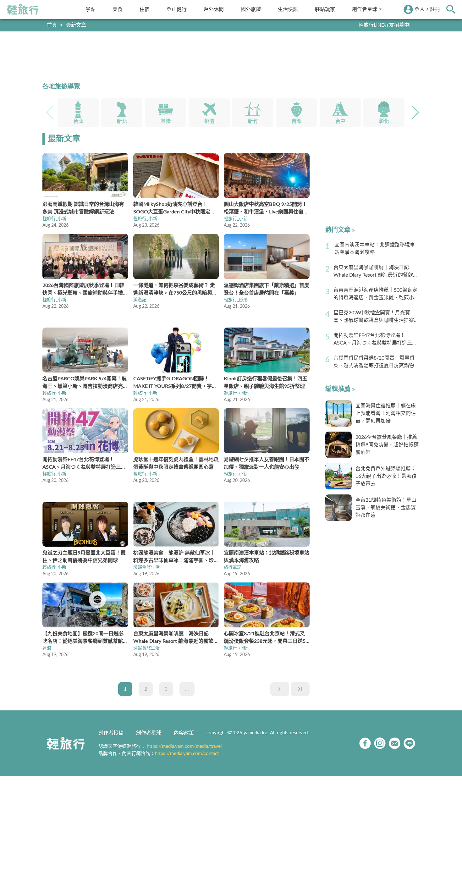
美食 (118, 9)
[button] (415, 112)
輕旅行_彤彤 (236, 300)
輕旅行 (23, 9)
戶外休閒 (214, 9)
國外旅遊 (251, 9)
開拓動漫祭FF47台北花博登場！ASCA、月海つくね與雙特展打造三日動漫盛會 (375, 340)
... (187, 689)
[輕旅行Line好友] (409, 743)
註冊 (435, 9)
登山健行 (177, 9)
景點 (90, 9)
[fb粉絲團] (365, 743)
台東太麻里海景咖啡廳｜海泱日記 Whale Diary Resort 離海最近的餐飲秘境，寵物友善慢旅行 (375, 272)
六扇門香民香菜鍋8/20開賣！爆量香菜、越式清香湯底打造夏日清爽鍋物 (374, 362)
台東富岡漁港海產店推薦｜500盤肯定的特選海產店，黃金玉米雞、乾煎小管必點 (376, 294)
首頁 (52, 25)
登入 (420, 9)
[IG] (380, 743)
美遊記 (139, 300)
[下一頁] (279, 689)
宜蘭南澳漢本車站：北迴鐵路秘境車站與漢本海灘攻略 (374, 248)
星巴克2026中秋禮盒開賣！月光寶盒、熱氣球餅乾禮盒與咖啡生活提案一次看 (376, 317)
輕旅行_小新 (54, 219)
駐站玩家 (325, 9)
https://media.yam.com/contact (187, 753)
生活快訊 (288, 9)
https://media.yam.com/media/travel (184, 746)
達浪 (46, 648)
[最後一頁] (300, 689)
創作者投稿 (111, 733)
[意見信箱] (394, 743)
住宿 (145, 9)
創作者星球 (364, 9)
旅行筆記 (232, 567)
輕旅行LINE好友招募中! (384, 25)
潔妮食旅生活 (146, 567)
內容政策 (184, 733)
